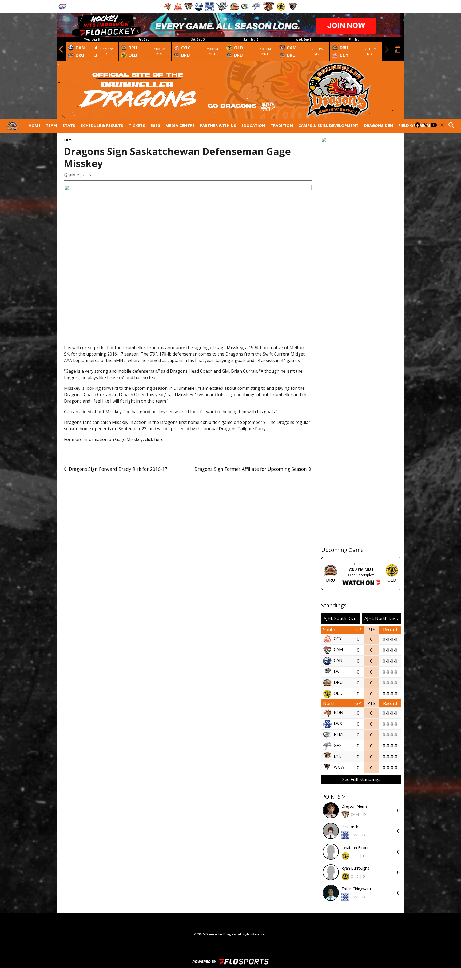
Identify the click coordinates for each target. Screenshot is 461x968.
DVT (338, 671)
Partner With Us (218, 125)
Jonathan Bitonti (355, 847)
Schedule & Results (102, 125)
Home (35, 125)
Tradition (282, 125)
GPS (338, 745)
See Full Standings (361, 779)
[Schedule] (397, 49)
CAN (338, 660)
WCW (339, 767)
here (159, 439)
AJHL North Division (382, 618)
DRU (338, 682)
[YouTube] (434, 125)
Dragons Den (378, 125)
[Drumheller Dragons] (13, 126)
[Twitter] (426, 125)
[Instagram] (442, 125)
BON (338, 712)
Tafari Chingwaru (356, 888)
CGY (338, 639)
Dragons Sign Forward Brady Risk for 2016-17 (118, 469)
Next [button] (387, 49)
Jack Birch (349, 826)
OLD (338, 693)
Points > (333, 796)
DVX (338, 723)
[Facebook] (418, 125)
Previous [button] (61, 49)
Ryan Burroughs (355, 868)
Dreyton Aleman (355, 806)
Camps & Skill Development (328, 125)
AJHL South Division (342, 618)
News (69, 139)
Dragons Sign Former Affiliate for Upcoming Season (250, 469)
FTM (338, 734)
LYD (338, 756)
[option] (92, 49)
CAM (338, 649)
